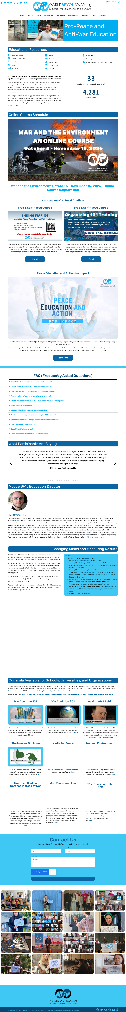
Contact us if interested (16, 691)
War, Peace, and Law (63, 783)
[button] (63, 382)
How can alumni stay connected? (23, 424)
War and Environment (100, 743)
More (31, 735)
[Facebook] (97, 1009)
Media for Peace (63, 743)
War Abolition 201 (63, 701)
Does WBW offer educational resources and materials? (31, 382)
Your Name (34, 848)
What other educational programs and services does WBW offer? (35, 420)
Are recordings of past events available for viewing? (31, 396)
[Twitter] (101, 1009)
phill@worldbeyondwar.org (94, 537)
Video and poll (92, 563)
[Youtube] (105, 1009)
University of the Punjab (65, 691)
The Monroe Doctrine (26, 743)
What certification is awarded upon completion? (29, 410)
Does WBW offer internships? (22, 429)
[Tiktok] (117, 1009)
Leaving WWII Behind (100, 701)
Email (67, 848)
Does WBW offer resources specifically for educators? (31, 387)
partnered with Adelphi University (40, 691)
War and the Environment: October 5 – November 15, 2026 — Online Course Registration (63, 188)
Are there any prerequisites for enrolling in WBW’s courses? (33, 415)
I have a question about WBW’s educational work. (29, 434)
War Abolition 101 (25, 701)
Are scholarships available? (21, 405)
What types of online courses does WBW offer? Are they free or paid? (37, 401)
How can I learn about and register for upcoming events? (33, 391)
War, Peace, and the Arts (100, 785)
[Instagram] (109, 1009)
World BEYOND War (13, 1010)
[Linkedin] (113, 1009)
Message (34, 856)
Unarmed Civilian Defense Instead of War (25, 784)
